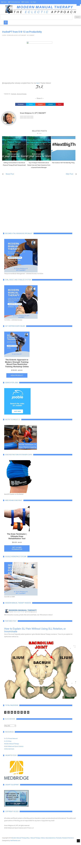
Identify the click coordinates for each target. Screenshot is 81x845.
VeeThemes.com (15, 840)
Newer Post (10, 174)
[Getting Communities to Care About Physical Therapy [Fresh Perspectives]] (14, 148)
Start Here (4, 2)
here (37, 83)
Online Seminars (9, 749)
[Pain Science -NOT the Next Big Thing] (63, 148)
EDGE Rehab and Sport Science (13, 746)
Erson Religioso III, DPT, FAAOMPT (17, 35)
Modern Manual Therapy (11, 743)
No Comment (30, 35)
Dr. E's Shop (7, 741)
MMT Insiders (25, 2)
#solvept (13, 94)
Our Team (33, 2)
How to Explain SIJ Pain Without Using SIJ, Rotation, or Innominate (35, 630)
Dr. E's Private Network (11, 738)
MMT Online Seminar (14, 2)
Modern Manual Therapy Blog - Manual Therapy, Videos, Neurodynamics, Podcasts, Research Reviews (42, 838)
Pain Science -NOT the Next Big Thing (63, 162)
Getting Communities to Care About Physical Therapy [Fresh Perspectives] (14, 164)
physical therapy (21, 94)
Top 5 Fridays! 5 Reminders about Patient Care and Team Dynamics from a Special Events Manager (38, 165)
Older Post (69, 174)
